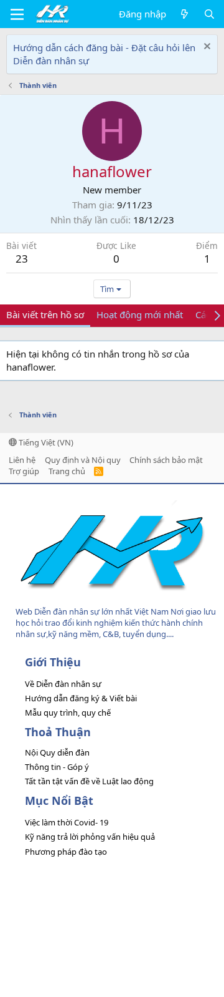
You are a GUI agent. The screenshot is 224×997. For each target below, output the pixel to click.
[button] (17, 14)
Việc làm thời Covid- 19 (66, 822)
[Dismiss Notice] (205, 47)
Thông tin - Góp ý (57, 766)
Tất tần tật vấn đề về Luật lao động (89, 781)
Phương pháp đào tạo (66, 851)
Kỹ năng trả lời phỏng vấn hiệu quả (90, 836)
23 (22, 258)
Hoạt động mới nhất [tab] (139, 314)
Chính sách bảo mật (166, 459)
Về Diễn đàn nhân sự (63, 683)
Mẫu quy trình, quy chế (68, 712)
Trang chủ (67, 471)
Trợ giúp (24, 471)
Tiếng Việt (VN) (45, 442)
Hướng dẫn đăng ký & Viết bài (81, 698)
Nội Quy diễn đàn (57, 752)
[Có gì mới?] (184, 14)
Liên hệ (22, 459)
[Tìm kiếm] (209, 14)
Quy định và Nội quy (83, 459)
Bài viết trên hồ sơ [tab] (45, 314)
